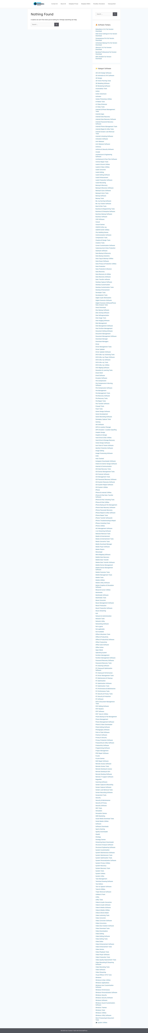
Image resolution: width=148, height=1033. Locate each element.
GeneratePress (83, 1030)
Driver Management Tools (103, 346)
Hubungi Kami (112, 4)
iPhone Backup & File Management (106, 505)
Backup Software (101, 196)
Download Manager (102, 339)
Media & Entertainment (103, 536)
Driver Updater (100, 349)
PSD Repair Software (102, 753)
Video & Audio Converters (104, 902)
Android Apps (100, 114)
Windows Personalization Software (106, 992)
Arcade (98, 152)
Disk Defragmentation (102, 315)
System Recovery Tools (103, 868)
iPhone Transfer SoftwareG (104, 518)
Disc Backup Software (102, 310)
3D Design (99, 78)
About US (63, 4)
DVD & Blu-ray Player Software (105, 357)
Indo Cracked (100, 458)
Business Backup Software (104, 214)
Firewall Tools (100, 406)
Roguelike (99, 779)
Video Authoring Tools (102, 915)
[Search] (56, 24)
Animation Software (102, 139)
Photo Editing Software (103, 727)
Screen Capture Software (103, 787)
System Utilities (100, 873)
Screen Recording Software (104, 792)
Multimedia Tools (101, 597)
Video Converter (101, 918)
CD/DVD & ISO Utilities (102, 230)
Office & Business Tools (103, 634)
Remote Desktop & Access (104, 769)
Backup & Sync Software (103, 190)
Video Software (100, 969)
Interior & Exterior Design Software (106, 464)
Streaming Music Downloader (105, 842)
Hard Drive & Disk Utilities (103, 437)
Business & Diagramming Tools (105, 209)
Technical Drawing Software (104, 881)
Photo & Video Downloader (104, 724)
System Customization (102, 850)
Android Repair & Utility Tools (105, 129)
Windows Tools (100, 1010)
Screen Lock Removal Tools (104, 790)
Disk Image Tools (101, 318)
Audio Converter (101, 169)
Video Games (100, 949)
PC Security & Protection (103, 696)
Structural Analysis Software (104, 845)
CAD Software (100, 219)
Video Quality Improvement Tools (106, 960)
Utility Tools (99, 899)
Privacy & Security (101, 737)
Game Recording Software (104, 416)
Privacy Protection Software (104, 740)
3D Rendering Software (103, 86)
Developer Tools (101, 292)
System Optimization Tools (104, 858)
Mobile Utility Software (103, 582)
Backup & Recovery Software (104, 188)
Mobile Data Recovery (102, 557)
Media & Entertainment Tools (105, 539)
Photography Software (102, 729)
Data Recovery (100, 271)
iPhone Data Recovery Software (105, 507)
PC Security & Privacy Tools (104, 694)
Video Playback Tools (102, 952)
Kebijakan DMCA (85, 4)
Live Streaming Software (103, 531)
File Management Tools (103, 393)
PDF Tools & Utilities (102, 714)
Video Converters (101, 923)
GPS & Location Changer (103, 427)
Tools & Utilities (100, 889)
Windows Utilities (101, 1013)
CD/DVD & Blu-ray (101, 227)
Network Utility (100, 621)
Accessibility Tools (101, 88)
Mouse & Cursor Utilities (103, 590)
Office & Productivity (102, 637)
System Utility (100, 876)
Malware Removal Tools (103, 533)
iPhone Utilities (100, 526)
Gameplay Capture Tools (103, 419)
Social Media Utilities (102, 821)
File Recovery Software (103, 396)
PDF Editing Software (102, 706)
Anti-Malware (100, 141)
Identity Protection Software (104, 448)
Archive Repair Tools (102, 162)
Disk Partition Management (104, 328)
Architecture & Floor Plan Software (106, 159)
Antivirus (98, 146)
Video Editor (99, 941)
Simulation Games (101, 813)
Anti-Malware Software (103, 144)
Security (98, 797)
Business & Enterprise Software (105, 211)
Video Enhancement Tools (104, 946)
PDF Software (100, 711)
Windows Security (101, 995)
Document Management (103, 333)
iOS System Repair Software (104, 484)
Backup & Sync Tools (102, 193)
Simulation (99, 811)
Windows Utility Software (103, 1015)
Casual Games (100, 224)
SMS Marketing (100, 816)
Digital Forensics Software (104, 300)
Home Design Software (103, 443)
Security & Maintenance (103, 800)
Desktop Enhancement (103, 290)
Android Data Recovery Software (106, 119)
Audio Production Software (104, 180)
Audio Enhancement (102, 177)
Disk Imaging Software (102, 320)
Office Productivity (101, 642)
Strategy (98, 837)
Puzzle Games (100, 758)
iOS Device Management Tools (105, 471)
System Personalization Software (106, 860)
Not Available (100, 631)
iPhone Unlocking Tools (103, 523)
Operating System (101, 652)
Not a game (99, 626)
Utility (97, 897)
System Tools (100, 871)
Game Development (102, 414)
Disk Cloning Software (102, 312)
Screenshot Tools (101, 795)
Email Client (99, 373)
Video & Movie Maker (102, 913)
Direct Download (101, 307)
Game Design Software (103, 411)
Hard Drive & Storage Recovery (105, 440)
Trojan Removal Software (103, 892)
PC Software (99, 699)
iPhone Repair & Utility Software (105, 513)
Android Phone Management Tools (106, 126)
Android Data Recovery (103, 116)
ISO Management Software (104, 528)
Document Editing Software (104, 331)
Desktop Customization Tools (105, 287)
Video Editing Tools (102, 939)
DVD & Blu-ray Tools (102, 362)
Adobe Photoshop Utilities (104, 99)
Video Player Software (102, 954)
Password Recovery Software (105, 660)
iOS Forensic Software (102, 474)
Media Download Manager (104, 544)
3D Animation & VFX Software (105, 75)
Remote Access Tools (102, 766)
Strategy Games (101, 839)
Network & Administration (103, 616)
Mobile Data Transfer (102, 560)
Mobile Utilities (100, 580)
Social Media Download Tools (105, 818)
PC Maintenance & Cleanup (104, 678)
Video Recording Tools (103, 967)
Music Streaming (101, 611)
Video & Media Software (103, 907)
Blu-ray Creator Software (103, 203)
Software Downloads (102, 826)
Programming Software (103, 748)
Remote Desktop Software (104, 774)
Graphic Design (100, 432)
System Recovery (101, 865)
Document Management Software (106, 336)
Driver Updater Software (103, 352)
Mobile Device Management (104, 565)
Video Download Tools (103, 928)
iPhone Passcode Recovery (104, 510)
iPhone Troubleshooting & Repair (106, 520)
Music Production (101, 605)
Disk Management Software (104, 326)
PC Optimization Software (104, 683)
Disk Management (101, 323)
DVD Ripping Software (102, 367)
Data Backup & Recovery (103, 253)
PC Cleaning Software (102, 665)
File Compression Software (104, 388)
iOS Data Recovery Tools (103, 469)
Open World (99, 650)
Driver (97, 344)
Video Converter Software (104, 920)
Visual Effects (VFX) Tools (104, 975)
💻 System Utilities (101, 1022)
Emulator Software (101, 378)
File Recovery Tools (102, 398)
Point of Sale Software (102, 732)
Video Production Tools (103, 957)
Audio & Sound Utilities (103, 164)
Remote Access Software (103, 763)
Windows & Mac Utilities (103, 980)
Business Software (101, 216)
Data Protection (100, 266)
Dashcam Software (101, 250)
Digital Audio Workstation (103, 298)
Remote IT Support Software (104, 777)
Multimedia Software (102, 595)
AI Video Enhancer (101, 104)
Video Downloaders (102, 931)
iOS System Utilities (102, 487)
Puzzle (98, 756)
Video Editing (100, 933)
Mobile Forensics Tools (103, 572)
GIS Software (100, 424)
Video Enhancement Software (105, 944)
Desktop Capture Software (104, 282)
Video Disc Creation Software (105, 926)
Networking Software (102, 624)
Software (98, 824)
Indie (97, 456)
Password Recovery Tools (104, 663)
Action (98, 91)
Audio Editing (100, 172)
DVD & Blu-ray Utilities (102, 365)
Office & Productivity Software (105, 639)
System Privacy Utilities (103, 863)
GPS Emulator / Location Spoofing (106, 430)
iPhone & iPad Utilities (102, 502)
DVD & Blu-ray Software (103, 360)
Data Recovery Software (103, 277)
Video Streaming (101, 972)
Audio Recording (101, 182)
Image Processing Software (104, 453)
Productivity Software (102, 745)
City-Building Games (102, 232)
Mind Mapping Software (103, 554)
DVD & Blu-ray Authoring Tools (105, 354)
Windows (98, 977)
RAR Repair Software (102, 761)
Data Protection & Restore (104, 269)
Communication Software (103, 235)
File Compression (101, 380)
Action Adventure (101, 94)
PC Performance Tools (102, 691)
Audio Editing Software (103, 175)
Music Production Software (104, 608)
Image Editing (100, 450)
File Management (101, 390)
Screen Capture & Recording (104, 784)
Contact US (54, 4)
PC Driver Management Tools (105, 675)
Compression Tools (101, 237)
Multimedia (99, 592)
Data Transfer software (103, 279)
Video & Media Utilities (103, 910)
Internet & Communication (104, 466)
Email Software (100, 375)
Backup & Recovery (101, 185)
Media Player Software (103, 546)
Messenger (99, 552)
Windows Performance (103, 990)
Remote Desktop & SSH (103, 771)
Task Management (101, 879)
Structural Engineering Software (105, 847)
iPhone (98, 490)
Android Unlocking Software (104, 136)
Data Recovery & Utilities (103, 274)
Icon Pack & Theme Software (104, 445)
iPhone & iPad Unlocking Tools (105, 499)
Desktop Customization (103, 284)
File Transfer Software (102, 403)
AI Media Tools (100, 101)
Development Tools (101, 295)
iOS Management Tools (103, 477)
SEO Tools (99, 808)
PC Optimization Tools (102, 686)
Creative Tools (100, 243)
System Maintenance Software (105, 852)
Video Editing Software (103, 936)
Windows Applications (102, 982)
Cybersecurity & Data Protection (105, 248)
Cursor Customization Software (105, 245)
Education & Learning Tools (104, 370)
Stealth (98, 834)
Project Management (102, 750)
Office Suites (100, 647)
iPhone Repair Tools (102, 515)
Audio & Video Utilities (102, 167)
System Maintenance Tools (104, 855)
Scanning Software (101, 782)
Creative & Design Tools (103, 240)
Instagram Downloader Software (106, 461)
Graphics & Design (101, 435)
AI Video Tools (100, 107)
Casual (98, 222)
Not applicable (100, 629)
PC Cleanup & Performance (104, 673)
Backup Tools (100, 198)
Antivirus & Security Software (105, 149)
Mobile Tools (99, 577)
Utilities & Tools (100, 894)
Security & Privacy (101, 803)
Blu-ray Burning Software (103, 201)
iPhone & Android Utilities (103, 492)
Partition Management (102, 655)
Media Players (100, 549)
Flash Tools (99, 409)
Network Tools (100, 618)
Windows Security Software (104, 997)
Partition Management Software (105, 658)
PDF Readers (100, 709)
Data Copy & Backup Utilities (104, 258)
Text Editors (99, 884)
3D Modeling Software (102, 83)
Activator (98, 96)
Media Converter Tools (103, 541)
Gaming (98, 422)
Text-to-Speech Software (103, 886)
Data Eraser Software (102, 261)
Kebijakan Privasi (73, 4)
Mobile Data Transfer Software (105, 562)
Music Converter (101, 600)
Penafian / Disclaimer (99, 4)
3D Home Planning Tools (103, 81)
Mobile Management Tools (104, 575)
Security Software (101, 805)
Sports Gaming (100, 829)
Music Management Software (105, 603)
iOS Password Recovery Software (106, 479)
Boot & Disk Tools (101, 206)
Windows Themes (101, 1007)
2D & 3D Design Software (103, 73)
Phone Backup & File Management (106, 716)
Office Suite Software (102, 645)
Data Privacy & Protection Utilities (106, 264)
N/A (97, 613)
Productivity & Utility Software (105, 743)
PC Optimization (101, 681)
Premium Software (101, 735)
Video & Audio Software (103, 905)
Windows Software (101, 1000)
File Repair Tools (101, 401)
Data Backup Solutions (103, 256)
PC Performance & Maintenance (105, 688)
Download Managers (102, 341)
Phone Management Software (105, 722)
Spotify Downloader (102, 831)
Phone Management (102, 719)
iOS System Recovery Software (105, 482)
